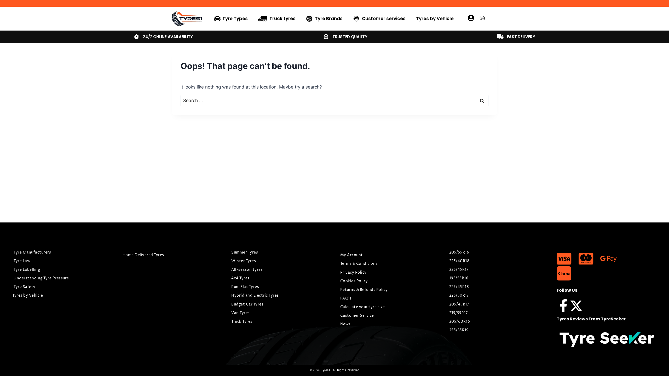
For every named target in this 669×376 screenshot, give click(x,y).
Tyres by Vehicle (435, 18)
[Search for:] (334, 100)
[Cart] (482, 18)
